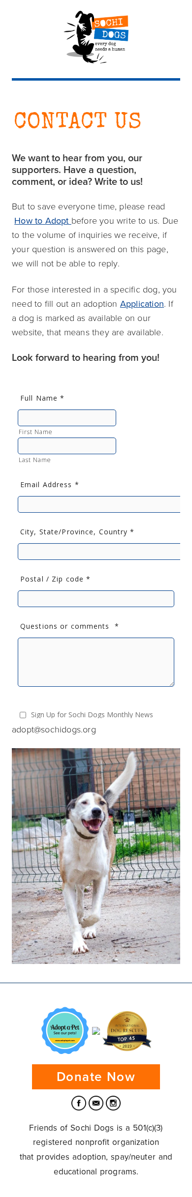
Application (142, 303)
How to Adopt (42, 220)
